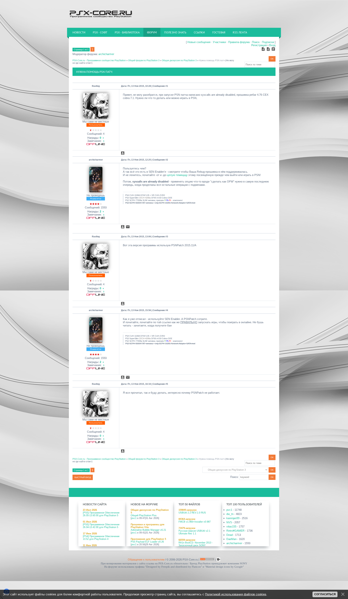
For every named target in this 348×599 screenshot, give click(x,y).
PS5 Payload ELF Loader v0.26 (147, 541)
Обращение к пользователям (146, 559)
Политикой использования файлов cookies (235, 594)
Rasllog (96, 86)
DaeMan (231, 539)
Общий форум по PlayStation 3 (144, 60)
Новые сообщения (198, 42)
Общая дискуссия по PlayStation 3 (179, 60)
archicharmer (106, 54)
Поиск (256, 42)
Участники (219, 42)
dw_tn (229, 513)
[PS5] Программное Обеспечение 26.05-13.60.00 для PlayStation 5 (101, 514)
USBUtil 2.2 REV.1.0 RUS (192, 512)
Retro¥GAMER (235, 530)
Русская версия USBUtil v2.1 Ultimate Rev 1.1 (194, 532)
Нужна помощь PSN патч (212, 60)
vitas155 (231, 526)
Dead (229, 534)
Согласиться (325, 594)
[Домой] (100, 13)
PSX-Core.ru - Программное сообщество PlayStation (99, 60)
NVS (229, 522)
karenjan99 (232, 518)
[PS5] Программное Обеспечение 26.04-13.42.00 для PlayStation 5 (101, 526)
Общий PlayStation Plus (144, 515)
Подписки (268, 42)
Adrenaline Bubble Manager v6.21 (148, 530)
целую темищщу (177, 174)
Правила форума (239, 42)
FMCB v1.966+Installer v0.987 (195, 521)
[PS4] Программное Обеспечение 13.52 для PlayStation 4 (101, 537)
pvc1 (133, 518)
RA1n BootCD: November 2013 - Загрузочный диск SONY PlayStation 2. (196, 545)
